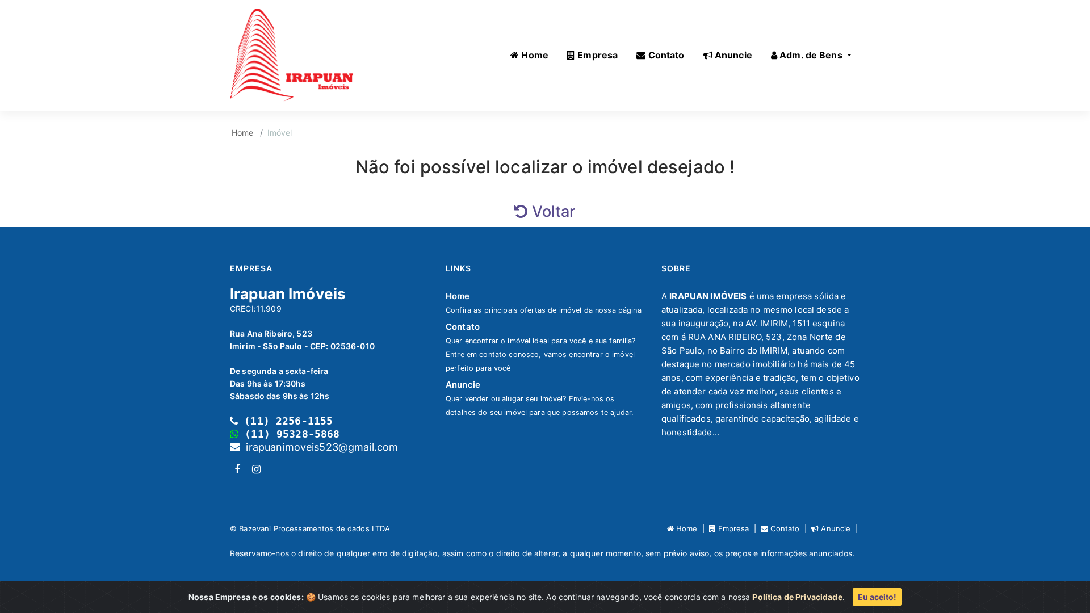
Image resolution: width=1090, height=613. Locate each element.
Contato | (789, 528)
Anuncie (540, 398)
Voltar (551, 211)
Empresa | (738, 528)
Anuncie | (839, 528)
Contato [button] (664, 55)
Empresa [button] (596, 55)
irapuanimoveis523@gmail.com (319, 447)
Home (243, 132)
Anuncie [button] (732, 55)
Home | (691, 528)
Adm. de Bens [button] (811, 55)
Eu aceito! (877, 597)
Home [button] (533, 55)
